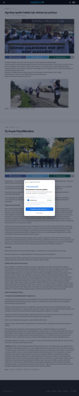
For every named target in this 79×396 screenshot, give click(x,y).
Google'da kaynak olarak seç (38, 209)
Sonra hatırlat (39, 213)
